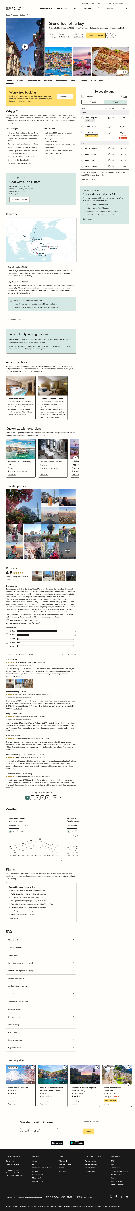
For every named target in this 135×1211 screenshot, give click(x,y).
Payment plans (90, 1161)
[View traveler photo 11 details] (32, 550)
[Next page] (60, 798)
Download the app (88, 179)
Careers (61, 1168)
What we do (63, 1161)
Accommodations (33, 80)
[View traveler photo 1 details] (23, 506)
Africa (34, 1161)
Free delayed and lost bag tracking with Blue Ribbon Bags (32, 904)
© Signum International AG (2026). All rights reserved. (102, 1206)
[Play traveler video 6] (14, 533)
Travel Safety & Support (120, 1171)
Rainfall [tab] (25, 825)
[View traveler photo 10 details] (14, 550)
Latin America (37, 1174)
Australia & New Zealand (41, 1168)
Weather (84, 80)
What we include (65, 1164)
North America (37, 1181)
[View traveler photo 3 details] (67, 497)
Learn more (13, 918)
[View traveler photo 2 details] (50, 497)
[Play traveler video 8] (50, 533)
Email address (91, 1121)
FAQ (101, 80)
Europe (15, 15)
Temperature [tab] (14, 825)
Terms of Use (32, 1206)
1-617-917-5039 (24, 186)
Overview (10, 80)
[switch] (33, 1067)
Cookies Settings (77, 1206)
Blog (112, 1164)
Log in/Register (118, 3)
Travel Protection (43, 1206)
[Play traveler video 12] (50, 550)
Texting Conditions (63, 1206)
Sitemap (8, 1206)
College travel (90, 1171)
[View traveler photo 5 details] (67, 515)
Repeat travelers (91, 1164)
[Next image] (33, 1082)
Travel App (63, 1171)
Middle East (36, 1178)
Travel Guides (116, 1168)
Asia (33, 1164)
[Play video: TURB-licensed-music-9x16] (25, 47)
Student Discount (117, 1184)
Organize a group (87, 3)
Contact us (99, 3)
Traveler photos (61, 80)
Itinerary (20, 80)
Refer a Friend (116, 1181)
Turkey (22, 15)
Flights (93, 80)
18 (55, 797)
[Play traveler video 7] (32, 533)
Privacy (53, 1206)
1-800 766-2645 (12, 1164)
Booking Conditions (19, 1206)
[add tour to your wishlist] (108, 35)
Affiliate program (117, 1174)
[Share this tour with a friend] (114, 35)
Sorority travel (90, 1168)
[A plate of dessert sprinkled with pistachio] (110, 61)
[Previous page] (22, 798)
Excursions (48, 80)
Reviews (74, 80)
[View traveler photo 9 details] (67, 533)
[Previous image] (29, 1082)
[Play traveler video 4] (50, 515)
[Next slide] (75, 458)
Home (8, 15)
